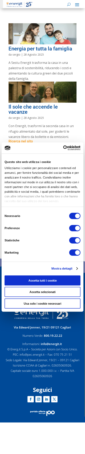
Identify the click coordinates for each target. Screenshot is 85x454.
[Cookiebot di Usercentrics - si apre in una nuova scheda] (63, 148)
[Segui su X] (54, 399)
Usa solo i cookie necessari (42, 303)
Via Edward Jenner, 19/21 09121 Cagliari (42, 327)
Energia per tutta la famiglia (40, 49)
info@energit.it (51, 344)
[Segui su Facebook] (30, 399)
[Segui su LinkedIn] (46, 399)
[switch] (74, 228)
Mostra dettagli (62, 268)
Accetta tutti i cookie (42, 280)
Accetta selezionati (42, 292)
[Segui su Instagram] (38, 399)
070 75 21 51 (63, 354)
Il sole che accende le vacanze (33, 109)
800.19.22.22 (53, 336)
